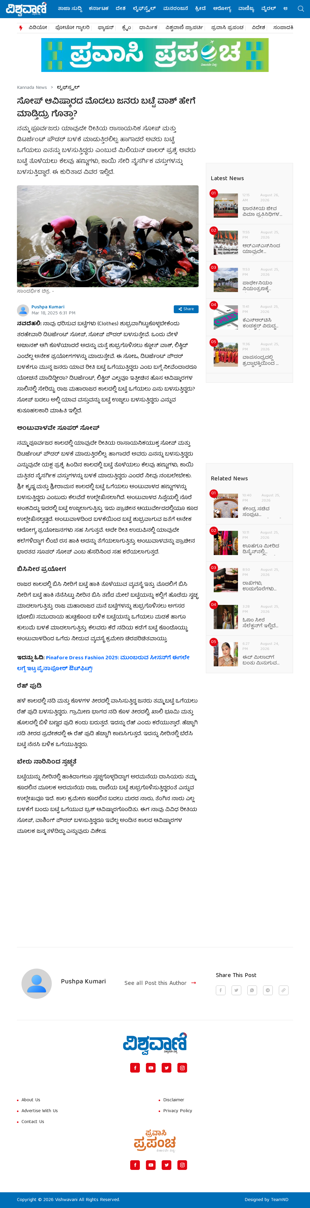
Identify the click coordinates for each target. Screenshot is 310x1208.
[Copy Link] (283, 990)
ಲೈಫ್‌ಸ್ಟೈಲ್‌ (144, 9)
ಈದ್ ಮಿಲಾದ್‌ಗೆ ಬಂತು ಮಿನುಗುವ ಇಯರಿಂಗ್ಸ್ (259, 661)
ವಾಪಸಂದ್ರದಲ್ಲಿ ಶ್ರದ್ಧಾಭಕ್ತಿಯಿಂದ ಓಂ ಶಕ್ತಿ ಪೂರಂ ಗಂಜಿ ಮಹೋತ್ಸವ (262, 361)
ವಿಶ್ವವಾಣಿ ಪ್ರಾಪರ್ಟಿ (184, 28)
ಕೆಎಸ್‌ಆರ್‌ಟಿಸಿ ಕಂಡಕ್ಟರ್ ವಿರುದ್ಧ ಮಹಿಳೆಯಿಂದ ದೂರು (263, 324)
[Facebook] (135, 1067)
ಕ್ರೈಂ (126, 28)
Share (188, 309)
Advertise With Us (39, 1111)
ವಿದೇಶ (258, 28)
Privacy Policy (177, 1111)
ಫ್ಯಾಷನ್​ (106, 28)
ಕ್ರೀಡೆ (200, 9)
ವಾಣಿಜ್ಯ (246, 9)
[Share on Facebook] (220, 990)
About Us (30, 1100)
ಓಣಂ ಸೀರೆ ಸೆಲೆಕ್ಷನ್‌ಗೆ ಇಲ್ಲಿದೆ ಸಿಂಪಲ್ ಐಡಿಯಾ (260, 623)
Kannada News (32, 88)
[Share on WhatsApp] (252, 990)
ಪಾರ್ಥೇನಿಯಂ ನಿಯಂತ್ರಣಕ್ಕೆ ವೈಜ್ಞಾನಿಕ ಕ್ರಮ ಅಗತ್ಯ (257, 286)
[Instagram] (182, 1067)
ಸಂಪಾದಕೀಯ (287, 28)
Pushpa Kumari (47, 307)
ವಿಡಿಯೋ (38, 28)
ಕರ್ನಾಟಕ (98, 9)
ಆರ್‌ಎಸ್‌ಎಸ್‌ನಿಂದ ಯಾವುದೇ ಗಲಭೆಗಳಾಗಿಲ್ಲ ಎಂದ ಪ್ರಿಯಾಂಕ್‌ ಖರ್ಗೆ (262, 249)
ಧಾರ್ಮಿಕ (148, 28)
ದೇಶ (121, 9)
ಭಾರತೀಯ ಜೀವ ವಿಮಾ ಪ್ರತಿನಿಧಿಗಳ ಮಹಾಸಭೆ (260, 212)
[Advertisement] (108, 888)
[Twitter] (166, 1067)
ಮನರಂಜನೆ (175, 9)
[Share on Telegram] (267, 990)
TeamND (280, 1200)
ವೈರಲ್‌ (268, 9)
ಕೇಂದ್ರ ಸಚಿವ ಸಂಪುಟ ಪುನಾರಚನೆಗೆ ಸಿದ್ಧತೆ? (263, 512)
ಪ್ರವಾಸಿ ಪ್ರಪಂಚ (227, 28)
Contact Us (32, 1122)
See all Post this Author (155, 983)
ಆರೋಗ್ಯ (222, 9)
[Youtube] (150, 1067)
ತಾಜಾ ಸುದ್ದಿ (70, 9)
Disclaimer (173, 1100)
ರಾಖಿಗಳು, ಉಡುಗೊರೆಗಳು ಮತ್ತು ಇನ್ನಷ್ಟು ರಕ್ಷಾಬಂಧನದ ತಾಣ (262, 587)
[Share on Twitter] (236, 990)
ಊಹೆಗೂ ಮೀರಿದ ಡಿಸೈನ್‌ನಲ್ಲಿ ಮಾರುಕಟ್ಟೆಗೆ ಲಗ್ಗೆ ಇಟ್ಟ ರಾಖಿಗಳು (263, 549)
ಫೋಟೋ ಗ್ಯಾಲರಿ (72, 28)
